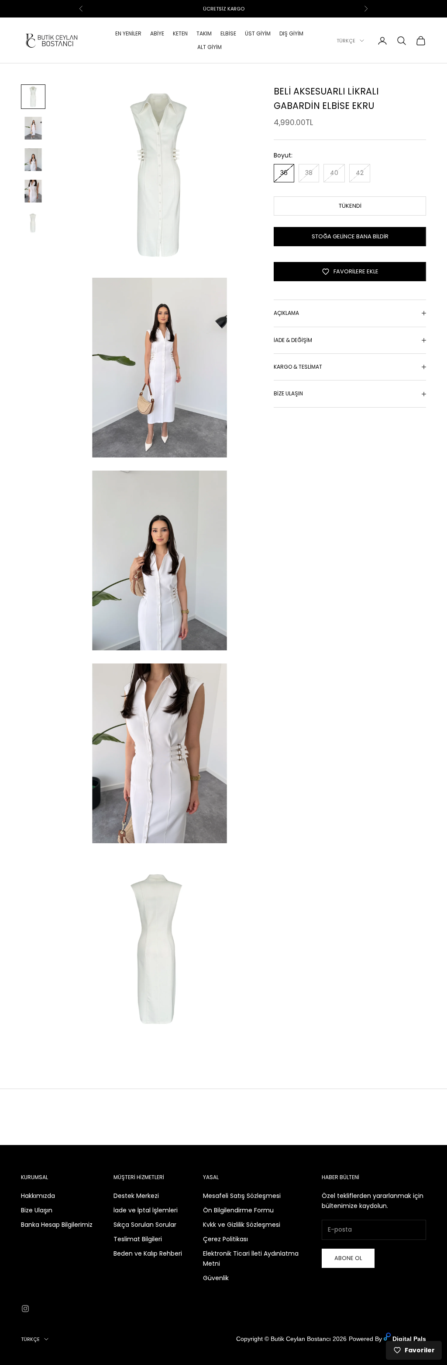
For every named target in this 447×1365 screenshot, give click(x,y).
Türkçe (346, 40)
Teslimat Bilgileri (137, 1239)
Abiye (157, 33)
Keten (180, 33)
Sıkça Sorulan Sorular (144, 1224)
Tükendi (350, 206)
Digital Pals (409, 1338)
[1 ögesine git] (33, 96)
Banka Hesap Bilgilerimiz (57, 1224)
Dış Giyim (291, 33)
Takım (204, 33)
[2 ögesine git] (33, 128)
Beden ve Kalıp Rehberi (147, 1253)
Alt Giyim (209, 47)
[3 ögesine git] (33, 159)
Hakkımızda (38, 1195)
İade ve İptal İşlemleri (145, 1210)
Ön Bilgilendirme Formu (238, 1210)
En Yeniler (128, 33)
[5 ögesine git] (33, 222)
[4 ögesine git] (33, 191)
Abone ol (348, 1258)
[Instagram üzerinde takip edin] (25, 1308)
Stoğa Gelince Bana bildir (350, 236)
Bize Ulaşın (36, 1210)
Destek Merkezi (136, 1195)
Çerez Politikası (225, 1239)
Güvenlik (216, 1278)
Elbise (228, 33)
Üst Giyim (258, 33)
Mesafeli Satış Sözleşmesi (242, 1195)
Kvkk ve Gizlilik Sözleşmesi (241, 1224)
